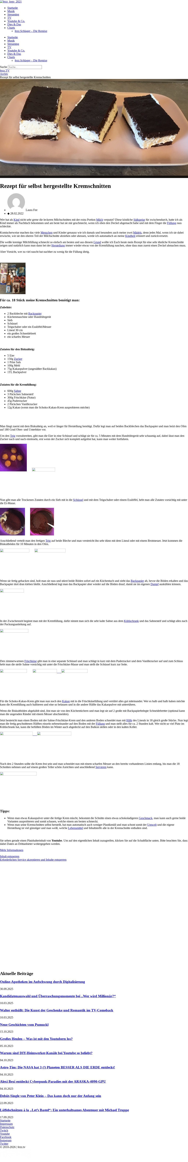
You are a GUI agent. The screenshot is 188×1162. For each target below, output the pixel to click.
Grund (97, 242)
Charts (11, 27)
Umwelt (152, 824)
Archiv (4, 73)
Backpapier (34, 313)
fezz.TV (5, 70)
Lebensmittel (75, 828)
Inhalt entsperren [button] (9, 856)
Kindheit (130, 235)
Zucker (18, 358)
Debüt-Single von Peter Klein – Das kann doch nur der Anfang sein (50, 1096)
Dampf (155, 584)
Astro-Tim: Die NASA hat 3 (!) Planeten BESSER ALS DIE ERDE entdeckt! (57, 1067)
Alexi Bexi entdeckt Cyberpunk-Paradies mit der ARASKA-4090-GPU (53, 1081)
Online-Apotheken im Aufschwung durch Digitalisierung (42, 982)
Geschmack (145, 818)
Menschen (47, 232)
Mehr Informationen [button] (11, 850)
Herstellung (58, 245)
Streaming (13, 14)
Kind (16, 219)
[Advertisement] (94, 890)
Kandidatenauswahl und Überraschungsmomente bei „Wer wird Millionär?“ (58, 996)
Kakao (66, 701)
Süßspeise (139, 219)
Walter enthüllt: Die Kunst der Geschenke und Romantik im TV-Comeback (56, 1010)
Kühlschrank (131, 621)
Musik (11, 11)
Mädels (137, 232)
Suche (3, 66)
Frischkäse (30, 661)
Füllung (171, 223)
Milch (99, 219)
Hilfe (129, 720)
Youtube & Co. (16, 21)
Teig (12, 435)
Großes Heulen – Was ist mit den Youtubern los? (36, 1039)
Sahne (17, 390)
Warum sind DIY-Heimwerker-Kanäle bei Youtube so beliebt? (46, 1053)
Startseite (12, 7)
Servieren (100, 767)
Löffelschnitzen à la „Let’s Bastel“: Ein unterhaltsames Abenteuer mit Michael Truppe (64, 1110)
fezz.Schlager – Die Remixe (31, 31)
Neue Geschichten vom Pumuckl (24, 1025)
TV (9, 17)
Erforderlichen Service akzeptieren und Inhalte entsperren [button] (33, 859)
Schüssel (78, 499)
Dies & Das (14, 24)
